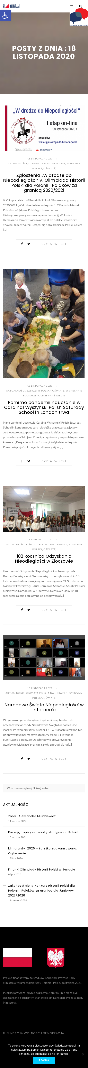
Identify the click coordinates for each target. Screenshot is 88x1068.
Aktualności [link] (17, 163)
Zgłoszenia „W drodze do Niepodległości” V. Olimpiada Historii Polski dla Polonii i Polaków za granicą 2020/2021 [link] (44, 182)
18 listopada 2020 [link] (40, 158)
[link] (5, 15)
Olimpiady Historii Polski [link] (46, 163)
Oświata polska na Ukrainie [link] (46, 544)
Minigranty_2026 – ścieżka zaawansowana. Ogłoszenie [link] (42, 850)
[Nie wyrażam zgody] (83, 1054)
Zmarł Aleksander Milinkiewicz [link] (32, 816)
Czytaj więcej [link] (54, 244)
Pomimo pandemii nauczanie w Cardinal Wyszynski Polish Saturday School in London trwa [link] (44, 407)
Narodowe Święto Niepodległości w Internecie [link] (44, 707)
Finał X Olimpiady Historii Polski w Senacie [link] (41, 869)
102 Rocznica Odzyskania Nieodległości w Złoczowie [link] (44, 558)
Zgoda (44, 1060)
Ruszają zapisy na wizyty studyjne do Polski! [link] (43, 832)
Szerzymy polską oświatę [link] (45, 390)
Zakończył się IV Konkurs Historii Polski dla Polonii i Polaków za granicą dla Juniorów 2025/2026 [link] (41, 890)
